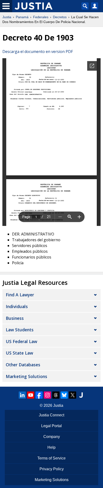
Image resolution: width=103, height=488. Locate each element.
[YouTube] (30, 395)
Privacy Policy (52, 469)
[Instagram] (47, 395)
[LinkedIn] (22, 395)
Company (51, 437)
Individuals (17, 306)
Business (15, 318)
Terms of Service (51, 458)
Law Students (20, 330)
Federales (40, 17)
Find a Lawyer (20, 295)
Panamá (22, 17)
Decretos (60, 17)
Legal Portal (51, 426)
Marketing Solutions (26, 376)
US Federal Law (21, 341)
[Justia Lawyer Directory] (81, 395)
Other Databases (23, 364)
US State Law (19, 353)
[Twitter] (72, 395)
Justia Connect (51, 415)
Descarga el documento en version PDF (37, 51)
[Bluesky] (64, 395)
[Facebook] (39, 395)
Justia (6, 17)
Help (51, 447)
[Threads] (55, 395)
